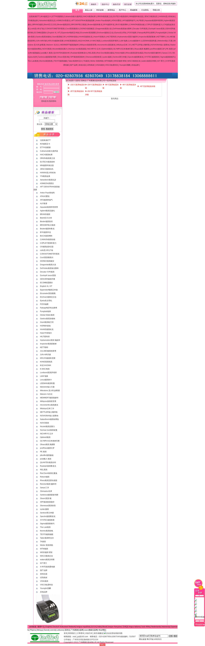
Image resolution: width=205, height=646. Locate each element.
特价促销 (100, 10)
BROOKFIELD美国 (78, 25)
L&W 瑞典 (123, 41)
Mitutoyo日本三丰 (124, 45)
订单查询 (80, 633)
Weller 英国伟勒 (96, 61)
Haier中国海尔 (99, 37)
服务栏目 (116, 4)
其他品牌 (135, 65)
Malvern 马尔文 (53, 45)
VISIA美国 (100, 65)
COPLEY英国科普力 (154, 25)
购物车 (93, 4)
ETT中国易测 (57, 16)
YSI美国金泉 (33, 20)
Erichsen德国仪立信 (105, 33)
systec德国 (107, 57)
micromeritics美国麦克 (106, 45)
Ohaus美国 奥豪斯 (141, 49)
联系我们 (71, 633)
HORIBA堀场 (72, 37)
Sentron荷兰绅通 (120, 57)
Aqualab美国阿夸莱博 (154, 20)
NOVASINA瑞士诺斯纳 (160, 45)
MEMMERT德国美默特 (69, 45)
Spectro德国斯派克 (135, 57)
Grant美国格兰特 (59, 37)
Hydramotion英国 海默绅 (128, 37)
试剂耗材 (90, 65)
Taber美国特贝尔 (75, 61)
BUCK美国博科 (122, 25)
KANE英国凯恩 (71, 41)
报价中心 (105, 4)
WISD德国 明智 (120, 61)
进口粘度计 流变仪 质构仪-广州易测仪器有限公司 (85, 81)
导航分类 (156, 10)
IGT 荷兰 (160, 61)
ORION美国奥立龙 (104, 16)
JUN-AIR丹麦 (41, 41)
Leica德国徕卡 (134, 41)
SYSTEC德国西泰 (152, 57)
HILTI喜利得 (111, 37)
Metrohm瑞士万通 (165, 41)
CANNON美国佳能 (137, 25)
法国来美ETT (34, 16)
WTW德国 (109, 61)
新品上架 (88, 10)
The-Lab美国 (33, 61)
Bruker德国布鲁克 (95, 25)
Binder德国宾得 (63, 25)
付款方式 (89, 633)
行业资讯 (145, 10)
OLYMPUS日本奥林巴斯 (123, 49)
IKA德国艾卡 (46, 16)
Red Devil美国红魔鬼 (105, 53)
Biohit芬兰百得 (50, 25)
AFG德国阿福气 (129, 20)
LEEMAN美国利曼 (149, 41)
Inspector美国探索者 (147, 37)
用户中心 (122, 10)
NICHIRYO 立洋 (93, 49)
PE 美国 (169, 49)
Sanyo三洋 (166, 53)
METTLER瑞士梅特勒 (141, 45)
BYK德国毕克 (109, 25)
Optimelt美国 (107, 49)
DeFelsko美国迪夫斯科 (122, 29)
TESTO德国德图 (60, 61)
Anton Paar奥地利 (103, 20)
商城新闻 (133, 10)
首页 (65, 633)
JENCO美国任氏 (151, 16)
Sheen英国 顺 (63, 57)
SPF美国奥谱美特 (77, 57)
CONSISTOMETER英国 (54, 29)
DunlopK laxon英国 (156, 29)
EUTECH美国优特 (120, 16)
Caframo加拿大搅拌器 (73, 16)
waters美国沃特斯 (149, 61)
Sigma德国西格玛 (167, 57)
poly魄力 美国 (46, 53)
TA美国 (86, 61)
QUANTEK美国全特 (61, 53)
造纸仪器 (82, 65)
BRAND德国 (38, 25)
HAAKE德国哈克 (85, 37)
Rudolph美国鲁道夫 (79, 53)
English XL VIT (54, 33)
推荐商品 (111, 10)
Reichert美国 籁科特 (152, 53)
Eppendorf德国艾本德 (70, 33)
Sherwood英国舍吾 (93, 57)
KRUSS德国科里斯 (55, 41)
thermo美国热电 (46, 61)
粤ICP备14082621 (154, 639)
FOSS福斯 (132, 33)
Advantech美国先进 (47, 20)
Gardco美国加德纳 (43, 37)
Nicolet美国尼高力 (60, 49)
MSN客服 (201, 617)
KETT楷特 (161, 37)
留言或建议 (98, 633)
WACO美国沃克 (134, 61)
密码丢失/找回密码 (48, 101)
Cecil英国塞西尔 (72, 29)
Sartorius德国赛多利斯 (47, 57)
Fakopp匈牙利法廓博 (146, 33)
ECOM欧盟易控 (40, 33)
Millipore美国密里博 (88, 45)
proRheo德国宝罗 (157, 49)
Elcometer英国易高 (88, 33)
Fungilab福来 (161, 33)
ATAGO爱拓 (116, 20)
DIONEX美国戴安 (87, 29)
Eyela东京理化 (121, 33)
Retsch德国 (120, 53)
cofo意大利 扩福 (37, 29)
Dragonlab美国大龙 (104, 29)
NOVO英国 (46, 49)
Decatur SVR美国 (140, 29)
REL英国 (91, 53)
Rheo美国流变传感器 (134, 53)
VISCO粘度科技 (111, 65)
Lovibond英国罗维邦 (109, 41)
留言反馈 (127, 4)
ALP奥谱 (140, 20)
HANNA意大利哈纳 (167, 16)
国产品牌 (73, 65)
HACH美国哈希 (89, 16)
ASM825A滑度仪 (63, 20)
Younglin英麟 (124, 65)
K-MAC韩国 (95, 41)
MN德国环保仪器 (136, 16)
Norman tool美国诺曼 (77, 49)
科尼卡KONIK (83, 41)
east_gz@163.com (80, 637)
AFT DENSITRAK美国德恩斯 (83, 20)
